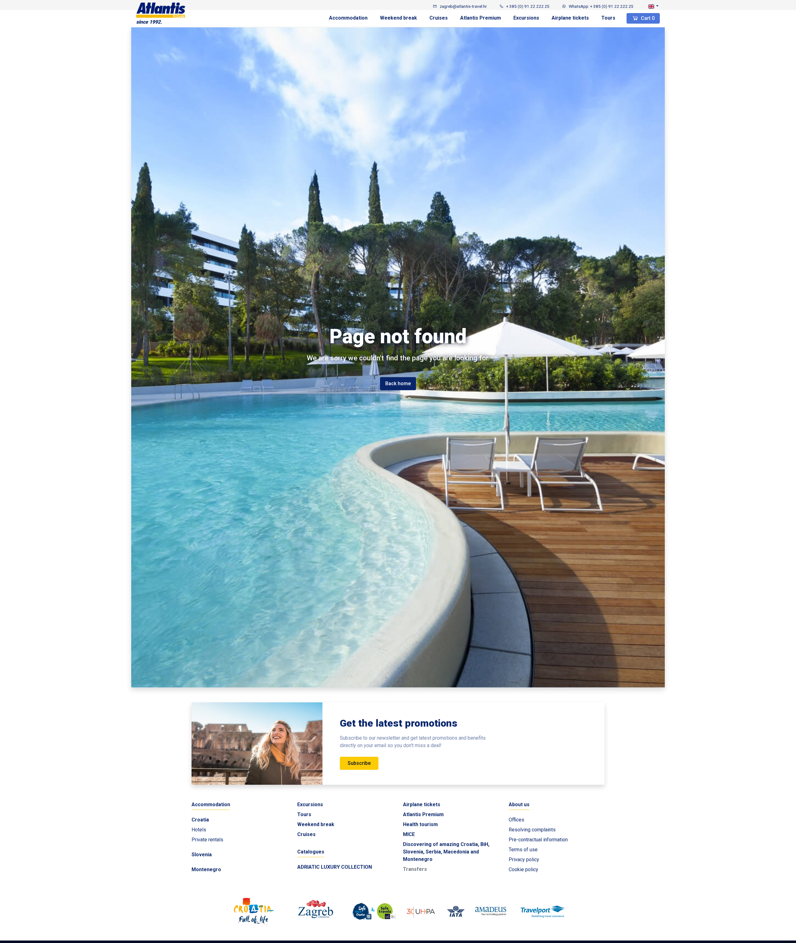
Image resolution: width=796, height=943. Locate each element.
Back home (398, 383)
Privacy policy (524, 859)
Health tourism (420, 824)
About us (519, 804)
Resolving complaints (532, 830)
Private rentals (207, 840)
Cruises (438, 18)
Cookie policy (523, 869)
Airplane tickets (570, 18)
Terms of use (523, 850)
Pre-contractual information (538, 840)
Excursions (526, 18)
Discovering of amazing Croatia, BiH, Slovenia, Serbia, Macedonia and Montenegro (446, 851)
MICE (409, 834)
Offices (516, 820)
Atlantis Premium (480, 18)
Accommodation (348, 18)
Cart (647, 18)
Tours (608, 18)
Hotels (199, 830)
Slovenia (202, 854)
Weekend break (398, 18)
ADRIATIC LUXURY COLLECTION (334, 867)
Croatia (200, 820)
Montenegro (206, 869)
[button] (653, 6)
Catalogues (310, 852)
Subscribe (359, 763)
